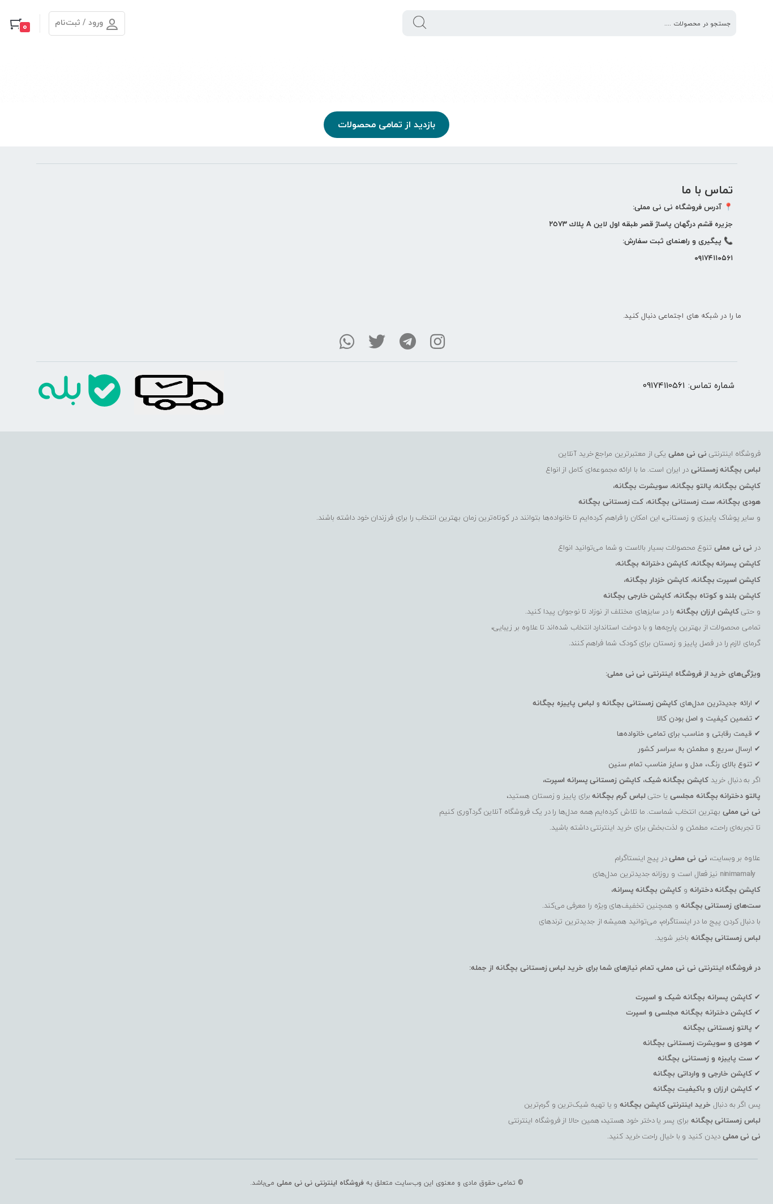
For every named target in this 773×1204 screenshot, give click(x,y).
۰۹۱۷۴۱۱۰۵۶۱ (713, 258)
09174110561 (664, 385)
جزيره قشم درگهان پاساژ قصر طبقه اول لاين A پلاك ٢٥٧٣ (641, 224)
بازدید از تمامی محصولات (386, 124)
